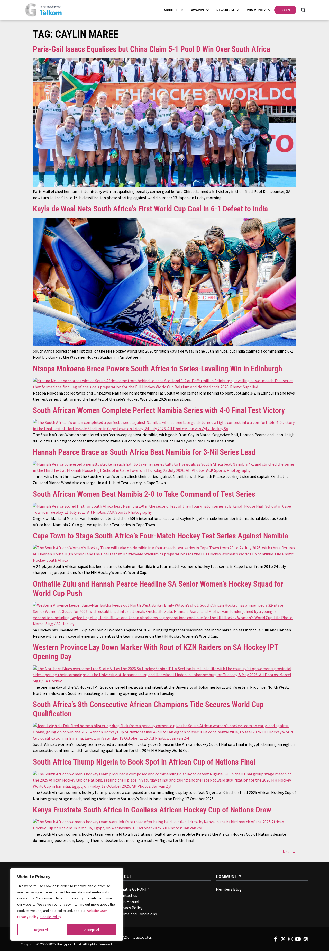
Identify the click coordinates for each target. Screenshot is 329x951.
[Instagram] (290, 939)
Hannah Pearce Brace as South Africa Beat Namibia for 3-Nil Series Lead (144, 452)
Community (256, 10)
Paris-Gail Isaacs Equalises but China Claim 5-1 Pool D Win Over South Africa (151, 49)
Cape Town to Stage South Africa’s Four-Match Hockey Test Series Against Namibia (160, 535)
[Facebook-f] (275, 939)
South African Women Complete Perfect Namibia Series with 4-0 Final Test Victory (159, 410)
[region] (66, 904)
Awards (197, 10)
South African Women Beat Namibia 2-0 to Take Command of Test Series (144, 494)
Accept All (92, 929)
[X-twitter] (283, 939)
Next (289, 851)
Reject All (41, 929)
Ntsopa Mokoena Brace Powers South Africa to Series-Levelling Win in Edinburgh (157, 368)
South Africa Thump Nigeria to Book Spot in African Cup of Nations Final (144, 761)
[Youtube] (298, 939)
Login (285, 10)
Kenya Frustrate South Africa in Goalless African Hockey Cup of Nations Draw (152, 809)
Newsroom (225, 10)
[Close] (116, 874)
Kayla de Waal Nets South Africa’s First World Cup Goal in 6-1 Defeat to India (150, 208)
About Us (171, 10)
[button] (303, 10)
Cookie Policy (50, 916)
